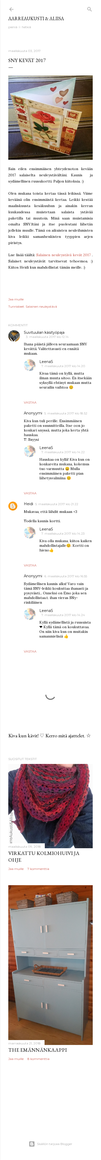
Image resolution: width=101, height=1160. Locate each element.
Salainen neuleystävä (41, 306)
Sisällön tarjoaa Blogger (54, 1144)
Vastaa (30, 402)
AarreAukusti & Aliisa (36, 18)
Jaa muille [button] (16, 299)
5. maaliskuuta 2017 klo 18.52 (65, 413)
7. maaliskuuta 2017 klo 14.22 (63, 452)
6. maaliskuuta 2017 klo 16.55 (65, 576)
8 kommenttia (38, 1059)
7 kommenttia (38, 869)
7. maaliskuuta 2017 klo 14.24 (63, 615)
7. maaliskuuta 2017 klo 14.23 (63, 533)
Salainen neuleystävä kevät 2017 (63, 255)
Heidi (28, 504)
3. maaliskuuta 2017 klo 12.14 (47, 337)
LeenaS (46, 361)
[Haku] (89, 8)
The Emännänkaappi (37, 1050)
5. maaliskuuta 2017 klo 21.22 (56, 504)
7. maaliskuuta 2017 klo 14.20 (63, 366)
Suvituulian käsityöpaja (44, 332)
